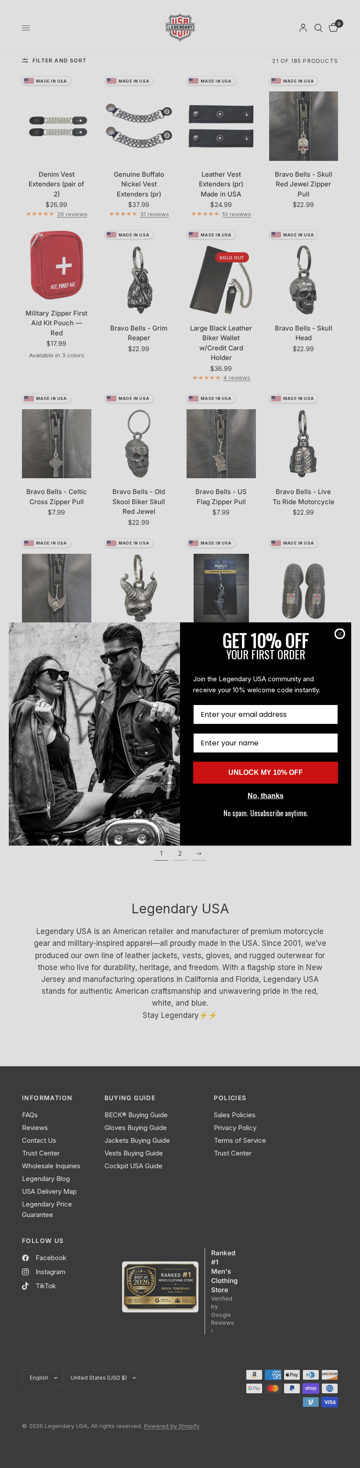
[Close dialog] (339, 633)
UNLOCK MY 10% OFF (265, 772)
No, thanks (266, 795)
